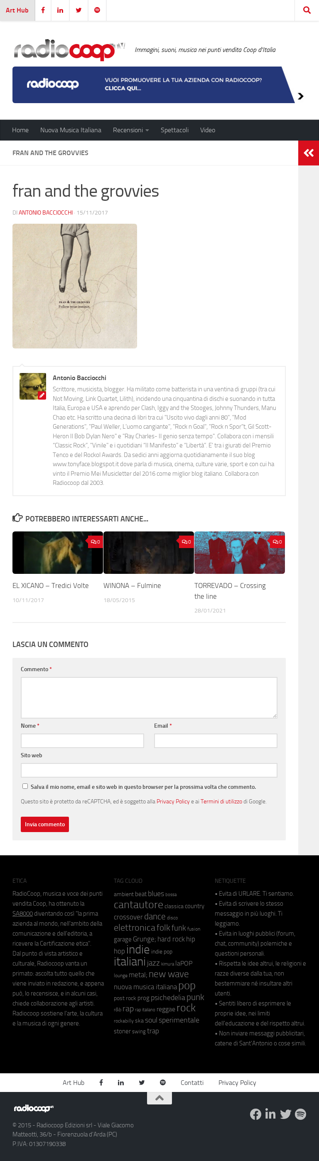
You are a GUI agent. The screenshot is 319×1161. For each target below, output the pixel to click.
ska (139, 1020)
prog (143, 998)
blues (156, 893)
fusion (193, 929)
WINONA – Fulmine (132, 585)
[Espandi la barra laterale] (308, 153)
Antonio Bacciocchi (46, 212)
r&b (117, 1009)
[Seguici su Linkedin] (271, 1114)
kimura (167, 964)
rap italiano (145, 1010)
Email (163, 725)
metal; (138, 975)
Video (207, 130)
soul (151, 1020)
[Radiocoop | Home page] (69, 49)
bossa (171, 894)
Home (20, 130)
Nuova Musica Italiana (70, 130)
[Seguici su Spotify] (301, 1114)
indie (138, 949)
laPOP (183, 963)
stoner (122, 1031)
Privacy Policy (173, 801)
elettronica (134, 927)
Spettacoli (175, 130)
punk (195, 997)
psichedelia (168, 997)
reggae (166, 1009)
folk (163, 928)
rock (186, 1007)
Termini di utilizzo (221, 801)
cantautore (138, 904)
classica (174, 906)
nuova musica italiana (145, 987)
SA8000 (22, 913)
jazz (153, 963)
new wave (169, 974)
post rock (125, 998)
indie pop (161, 951)
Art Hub (17, 10)
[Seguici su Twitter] (286, 1114)
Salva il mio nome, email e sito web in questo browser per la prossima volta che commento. (143, 786)
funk (179, 928)
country (194, 906)
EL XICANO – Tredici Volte (50, 585)
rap (128, 1008)
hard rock (171, 939)
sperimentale (179, 1020)
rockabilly (124, 1021)
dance (155, 916)
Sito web (31, 755)
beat (141, 894)
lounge (121, 975)
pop (187, 985)
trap (153, 1031)
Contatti (192, 1083)
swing (139, 1031)
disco (172, 918)
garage (123, 939)
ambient (124, 894)
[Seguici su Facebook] (256, 1114)
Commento (36, 669)
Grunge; (144, 939)
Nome (30, 725)
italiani (130, 961)
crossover (128, 917)
